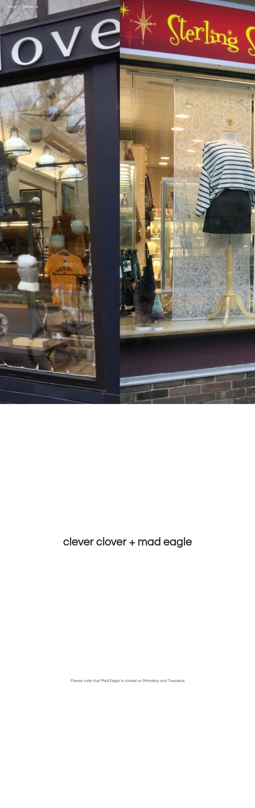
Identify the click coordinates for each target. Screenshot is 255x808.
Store (12, 7)
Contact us (30, 7)
